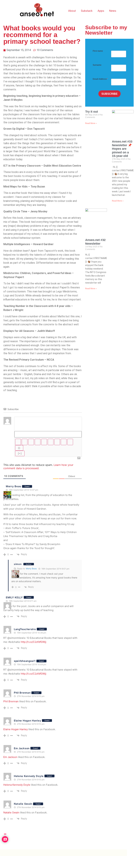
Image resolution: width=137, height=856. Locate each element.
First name (98, 51)
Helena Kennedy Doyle (29, 776)
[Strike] (37, 442)
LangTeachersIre (25, 629)
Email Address (100, 79)
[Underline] (31, 442)
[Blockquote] (57, 442)
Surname (97, 65)
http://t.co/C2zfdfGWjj (33, 641)
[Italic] (24, 442)
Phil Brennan (22, 692)
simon (18, 564)
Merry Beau (13, 486)
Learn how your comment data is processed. (38, 466)
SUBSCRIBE (109, 93)
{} (19, 448)
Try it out (91, 111)
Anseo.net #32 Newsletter (95, 241)
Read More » (91, 123)
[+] (20, 453)
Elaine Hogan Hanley (27, 720)
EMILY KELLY (14, 597)
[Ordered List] (44, 442)
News (112, 10)
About (72, 10)
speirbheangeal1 (25, 661)
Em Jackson (22, 748)
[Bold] (18, 442)
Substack (87, 10)
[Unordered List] (50, 442)
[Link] (70, 442)
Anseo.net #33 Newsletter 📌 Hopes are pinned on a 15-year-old (122, 149)
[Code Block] (63, 442)
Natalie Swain (23, 803)
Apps (101, 10)
